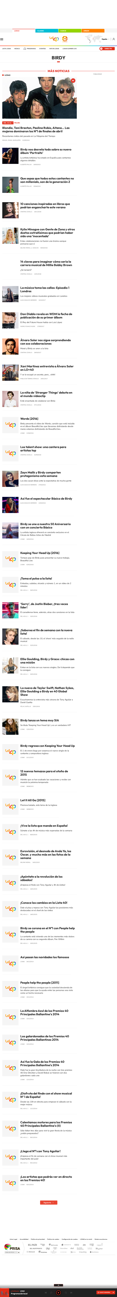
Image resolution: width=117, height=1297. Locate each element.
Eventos (42, 49)
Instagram (45, 1215)
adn (90, 1245)
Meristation (94, 1251)
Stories (72, 1215)
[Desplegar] (58, 1285)
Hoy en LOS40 (54, 49)
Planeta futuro (89, 1247)
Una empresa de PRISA (12, 1247)
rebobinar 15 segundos (51, 1292)
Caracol (99, 1245)
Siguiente (47, 1202)
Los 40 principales (43, 1245)
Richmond (31, 1251)
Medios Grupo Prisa (12, 1252)
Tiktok (49, 1215)
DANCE (63, 31)
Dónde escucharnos (101, 1239)
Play (58, 1292)
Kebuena (97, 1247)
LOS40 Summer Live (70, 49)
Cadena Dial (72, 1247)
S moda (73, 1251)
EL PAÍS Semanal (80, 1247)
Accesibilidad (24, 1239)
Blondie (17, 123)
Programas (31, 49)
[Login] (114, 39)
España (104, 39)
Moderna (42, 1251)
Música (17, 49)
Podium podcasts (53, 1251)
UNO (48, 1247)
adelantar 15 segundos (65, 1292)
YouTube (54, 1215)
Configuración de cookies (70, 1239)
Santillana (54, 1245)
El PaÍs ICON (63, 1251)
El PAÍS (32, 1245)
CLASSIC (40, 31)
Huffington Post (35, 1247)
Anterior (45, 1292)
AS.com (83, 1245)
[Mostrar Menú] (3, 39)
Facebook (63, 1215)
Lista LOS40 (6, 49)
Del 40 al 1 (7, 123)
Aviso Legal (13, 1239)
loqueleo (83, 1251)
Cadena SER (76, 1245)
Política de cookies (53, 1239)
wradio (55, 1247)
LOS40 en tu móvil (86, 1239)
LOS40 (16, 31)
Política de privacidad (38, 1239)
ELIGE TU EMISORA (105, 1292)
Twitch (67, 1215)
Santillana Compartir (66, 1245)
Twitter (58, 1215)
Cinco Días (63, 1247)
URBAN (86, 31)
